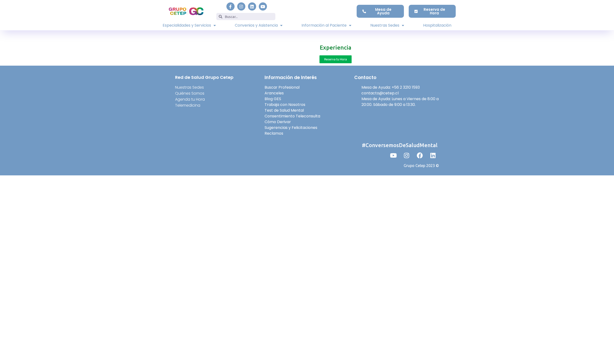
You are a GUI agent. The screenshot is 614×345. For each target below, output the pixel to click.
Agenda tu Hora (190, 99)
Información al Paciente (324, 25)
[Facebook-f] (230, 6)
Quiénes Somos (189, 93)
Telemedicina (187, 105)
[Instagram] (241, 6)
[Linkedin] (252, 6)
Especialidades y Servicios (187, 25)
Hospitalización (437, 25)
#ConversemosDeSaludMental (399, 145)
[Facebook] (420, 155)
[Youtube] (263, 6)
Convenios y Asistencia (256, 25)
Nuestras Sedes (384, 25)
